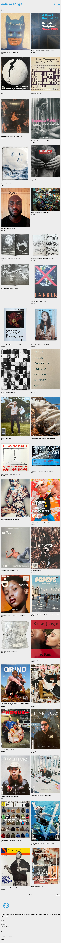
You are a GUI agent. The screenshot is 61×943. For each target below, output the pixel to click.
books (58, 914)
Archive (3, 920)
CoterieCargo (8, 936)
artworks (53, 914)
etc (7, 916)
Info (2, 922)
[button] (59, 4)
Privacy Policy (5, 926)
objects (3, 916)
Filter (2, 10)
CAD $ (2, 939)
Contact (3, 924)
